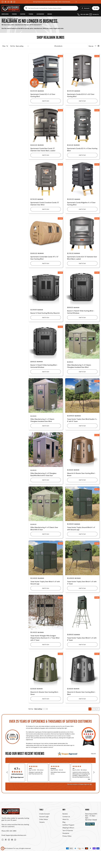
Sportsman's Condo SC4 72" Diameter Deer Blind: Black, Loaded (82, 258)
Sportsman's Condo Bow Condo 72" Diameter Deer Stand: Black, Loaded (42, 149)
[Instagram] (8, 2)
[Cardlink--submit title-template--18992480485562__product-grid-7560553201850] (82, 124)
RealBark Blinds (12, 18)
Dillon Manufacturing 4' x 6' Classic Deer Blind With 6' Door (44, 528)
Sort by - (13, 46)
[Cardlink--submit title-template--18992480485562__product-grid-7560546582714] (45, 179)
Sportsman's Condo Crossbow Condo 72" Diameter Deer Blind (44, 204)
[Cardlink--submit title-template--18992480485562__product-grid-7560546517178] (45, 124)
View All (93, 753)
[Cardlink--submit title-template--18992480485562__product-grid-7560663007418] (82, 612)
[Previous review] (7, 772)
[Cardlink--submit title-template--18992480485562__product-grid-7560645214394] (45, 395)
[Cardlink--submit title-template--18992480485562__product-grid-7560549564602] (45, 449)
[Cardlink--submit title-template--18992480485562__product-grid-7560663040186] (45, 558)
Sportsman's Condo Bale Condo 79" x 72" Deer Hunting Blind (44, 258)
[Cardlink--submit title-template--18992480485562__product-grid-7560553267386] (45, 70)
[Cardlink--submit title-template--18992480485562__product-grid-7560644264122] (45, 287)
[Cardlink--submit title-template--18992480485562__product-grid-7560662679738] (82, 504)
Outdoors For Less (13, 848)
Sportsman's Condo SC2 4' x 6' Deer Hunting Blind (42, 95)
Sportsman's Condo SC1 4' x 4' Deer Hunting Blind (82, 149)
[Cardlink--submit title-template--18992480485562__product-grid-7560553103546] (82, 179)
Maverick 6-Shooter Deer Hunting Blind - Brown (81, 474)
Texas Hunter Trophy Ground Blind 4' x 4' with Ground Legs (81, 528)
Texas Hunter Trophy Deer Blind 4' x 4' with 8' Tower (82, 639)
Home (4, 18)
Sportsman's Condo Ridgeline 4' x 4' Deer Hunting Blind (81, 204)
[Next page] (97, 708)
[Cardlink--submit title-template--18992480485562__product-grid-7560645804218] (82, 341)
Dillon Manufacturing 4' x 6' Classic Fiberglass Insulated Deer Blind (79, 366)
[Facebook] (3, 2)
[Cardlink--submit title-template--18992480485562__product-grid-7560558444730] (82, 395)
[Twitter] (5, 2)
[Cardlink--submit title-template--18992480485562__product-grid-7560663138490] (82, 558)
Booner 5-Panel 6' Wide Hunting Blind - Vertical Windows (80, 312)
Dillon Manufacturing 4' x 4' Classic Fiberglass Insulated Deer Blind (42, 420)
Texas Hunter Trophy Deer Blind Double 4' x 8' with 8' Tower (82, 420)
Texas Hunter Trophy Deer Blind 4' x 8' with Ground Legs (45, 583)
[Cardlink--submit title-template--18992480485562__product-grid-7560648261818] (45, 668)
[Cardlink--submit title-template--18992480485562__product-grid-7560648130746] (82, 449)
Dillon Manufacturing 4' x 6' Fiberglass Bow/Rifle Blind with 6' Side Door (43, 474)
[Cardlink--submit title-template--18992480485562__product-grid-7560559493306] (45, 612)
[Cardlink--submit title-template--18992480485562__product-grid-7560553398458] (82, 70)
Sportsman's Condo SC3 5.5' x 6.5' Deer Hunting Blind (80, 95)
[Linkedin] (14, 2)
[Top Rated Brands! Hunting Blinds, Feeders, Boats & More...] (26, 8)
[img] (17, 772)
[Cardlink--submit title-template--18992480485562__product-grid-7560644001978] (82, 287)
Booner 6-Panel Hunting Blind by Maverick (45, 313)
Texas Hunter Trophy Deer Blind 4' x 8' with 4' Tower (82, 583)
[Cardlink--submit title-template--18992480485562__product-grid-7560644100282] (45, 341)
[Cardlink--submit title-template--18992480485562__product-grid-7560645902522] (45, 504)
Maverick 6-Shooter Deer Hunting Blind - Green (44, 693)
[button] (76, 1)
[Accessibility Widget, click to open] (2, 848)
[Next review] (94, 772)
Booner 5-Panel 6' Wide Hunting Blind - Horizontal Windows (44, 366)
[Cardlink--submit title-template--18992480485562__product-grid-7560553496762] (82, 233)
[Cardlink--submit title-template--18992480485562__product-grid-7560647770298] (82, 668)
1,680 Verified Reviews (17, 774)
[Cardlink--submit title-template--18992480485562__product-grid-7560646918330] (45, 233)
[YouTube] (11, 2)
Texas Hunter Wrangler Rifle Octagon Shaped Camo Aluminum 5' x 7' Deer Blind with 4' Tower (44, 638)
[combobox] (51, 8)
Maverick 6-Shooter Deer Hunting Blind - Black (81, 693)
